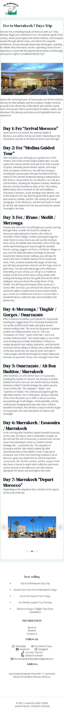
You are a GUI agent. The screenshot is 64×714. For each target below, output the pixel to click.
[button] (27, 551)
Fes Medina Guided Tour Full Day (35, 602)
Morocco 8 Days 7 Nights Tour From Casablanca (35, 610)
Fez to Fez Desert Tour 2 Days (35, 596)
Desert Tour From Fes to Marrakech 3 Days (35, 589)
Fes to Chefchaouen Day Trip (35, 583)
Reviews (32, 630)
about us (32, 627)
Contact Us (32, 633)
